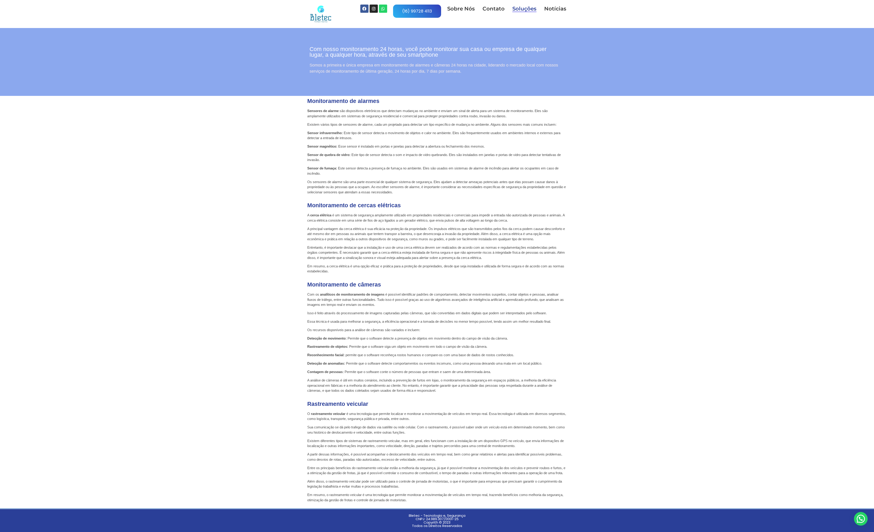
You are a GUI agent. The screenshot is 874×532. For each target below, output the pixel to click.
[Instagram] (374, 9)
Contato (494, 8)
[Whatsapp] (383, 9)
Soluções (524, 8)
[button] (861, 519)
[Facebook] (364, 9)
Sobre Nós (461, 8)
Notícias (555, 8)
